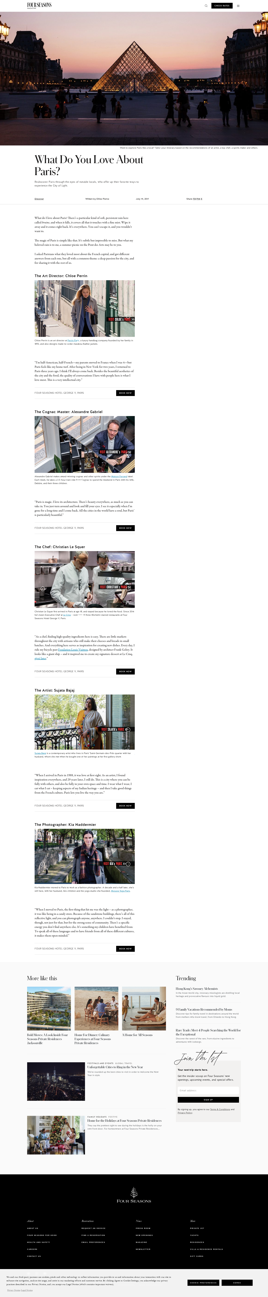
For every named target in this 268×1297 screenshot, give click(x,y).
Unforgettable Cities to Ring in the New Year (115, 1067)
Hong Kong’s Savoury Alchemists (197, 988)
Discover (39, 198)
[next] (127, 315)
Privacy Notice (13, 1290)
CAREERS (32, 1249)
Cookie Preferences (203, 1282)
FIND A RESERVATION (93, 1235)
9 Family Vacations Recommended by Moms (204, 1009)
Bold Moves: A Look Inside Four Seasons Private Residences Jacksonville (47, 1039)
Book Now (125, 393)
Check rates (222, 6)
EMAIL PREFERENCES (93, 1242)
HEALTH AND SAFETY (38, 1242)
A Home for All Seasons (137, 1035)
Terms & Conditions (220, 1109)
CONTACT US (34, 1256)
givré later (40, 658)
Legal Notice (27, 1290)
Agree (237, 1282)
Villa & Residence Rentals (206, 1249)
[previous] (42, 315)
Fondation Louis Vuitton (73, 650)
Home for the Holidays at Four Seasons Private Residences (124, 1120)
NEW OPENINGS (144, 1235)
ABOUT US (32, 1228)
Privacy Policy (185, 1112)
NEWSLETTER (143, 1249)
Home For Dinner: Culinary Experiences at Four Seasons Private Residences (93, 1039)
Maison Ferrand (119, 476)
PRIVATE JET (197, 1228)
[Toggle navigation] (238, 5)
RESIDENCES (197, 1242)
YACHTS (194, 1235)
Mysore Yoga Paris (120, 891)
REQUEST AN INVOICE (94, 1228)
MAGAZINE (141, 1242)
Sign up (208, 1100)
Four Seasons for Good (42, 1235)
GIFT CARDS (196, 1256)
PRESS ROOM (143, 1228)
